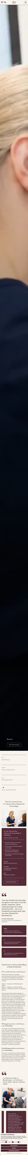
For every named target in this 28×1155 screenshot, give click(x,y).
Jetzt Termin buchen (14, 744)
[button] (25, 2)
